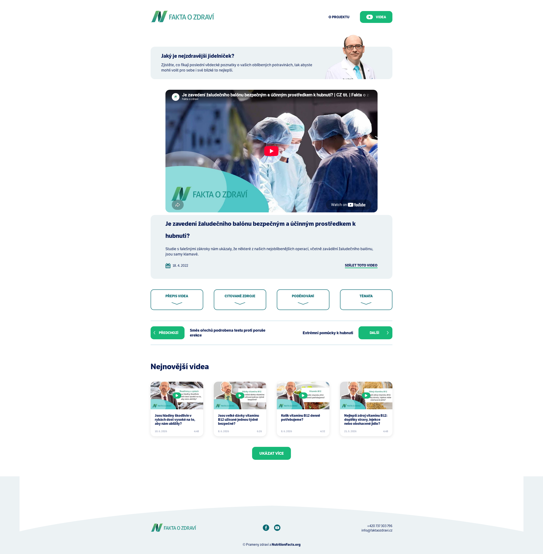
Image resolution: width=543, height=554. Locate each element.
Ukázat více (271, 453)
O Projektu (339, 17)
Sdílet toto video (361, 265)
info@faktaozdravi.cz (376, 530)
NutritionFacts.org (286, 544)
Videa (381, 17)
